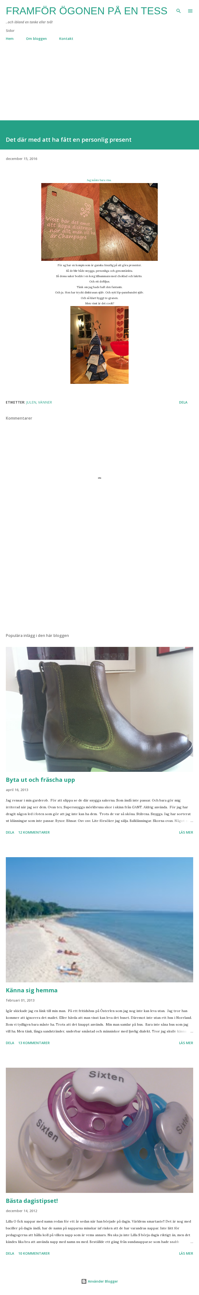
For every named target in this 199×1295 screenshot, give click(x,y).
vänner (45, 402)
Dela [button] (183, 402)
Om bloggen (36, 38)
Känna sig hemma (32, 990)
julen (31, 402)
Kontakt (66, 38)
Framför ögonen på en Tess (86, 11)
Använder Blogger (102, 1281)
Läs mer (186, 832)
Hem (10, 38)
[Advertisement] (99, 86)
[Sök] (179, 9)
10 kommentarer (34, 1253)
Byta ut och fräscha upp (40, 779)
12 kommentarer (34, 832)
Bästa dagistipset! (32, 1201)
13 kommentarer (34, 1042)
